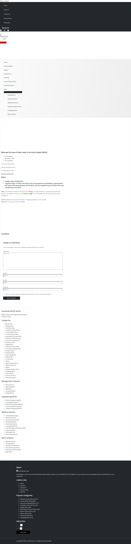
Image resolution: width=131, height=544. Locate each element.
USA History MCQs (10, 377)
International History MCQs (13, 450)
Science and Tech (10, 375)
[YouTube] (8, 31)
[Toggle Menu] (13, 92)
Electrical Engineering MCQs (13, 400)
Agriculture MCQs (10, 441)
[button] (4, 27)
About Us (6, 10)
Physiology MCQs (10, 430)
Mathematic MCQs (13, 103)
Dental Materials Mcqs (11, 416)
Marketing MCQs (10, 387)
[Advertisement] (32, 136)
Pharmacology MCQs (11, 434)
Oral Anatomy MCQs (11, 424)
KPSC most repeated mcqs (20, 185)
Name (18, 525)
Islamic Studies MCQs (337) (28, 511)
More (5, 89)
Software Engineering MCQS (13, 408)
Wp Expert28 (47, 541)
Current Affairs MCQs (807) (27, 501)
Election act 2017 (10, 342)
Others (7, 367)
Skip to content (4, 1)
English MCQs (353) (25, 507)
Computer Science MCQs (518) (28, 505)
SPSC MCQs (17, 187)
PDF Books (7, 23)
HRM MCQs (8, 389)
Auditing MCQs (9, 393)
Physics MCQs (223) (25, 513)
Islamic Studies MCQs (17, 181)
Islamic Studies (8, 66)
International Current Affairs (13, 336)
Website (5, 287)
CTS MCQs (19, 183)
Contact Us (7, 14)
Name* (5, 273)
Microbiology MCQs (11, 422)
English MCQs (9, 344)
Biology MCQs (12, 95)
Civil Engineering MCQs (12, 402)
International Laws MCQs (12, 448)
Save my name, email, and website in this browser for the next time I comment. (28, 294)
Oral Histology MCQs (11, 426)
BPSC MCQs (11, 183)
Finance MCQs (9, 385)
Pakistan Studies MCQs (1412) (28, 499)
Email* (5, 280)
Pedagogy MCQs (12, 110)
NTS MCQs (31, 185)
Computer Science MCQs (12, 330)
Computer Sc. (8, 74)
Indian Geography (10, 355)
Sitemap (22, 492)
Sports (7, 361)
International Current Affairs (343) (30, 509)
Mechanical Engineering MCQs (14, 404)
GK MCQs (6, 78)
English (6, 70)
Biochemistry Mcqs (10, 418)
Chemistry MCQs (12, 99)
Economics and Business (12, 340)
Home (5, 5)
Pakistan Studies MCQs (14, 106)
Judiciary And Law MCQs (12, 445)
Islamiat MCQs (49, 183)
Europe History (9, 351)
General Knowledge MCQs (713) (29, 503)
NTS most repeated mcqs (42, 185)
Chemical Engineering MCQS (13, 406)
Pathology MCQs (10, 432)
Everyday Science (9, 85)
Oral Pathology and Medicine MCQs (15, 428)
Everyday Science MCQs (12, 346)
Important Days (9, 353)
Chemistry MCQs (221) (26, 515)
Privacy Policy (8, 18)
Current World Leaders (12, 334)
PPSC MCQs (53, 185)
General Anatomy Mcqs (12, 420)
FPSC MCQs (25, 183)
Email (18, 528)
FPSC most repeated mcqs (37, 183)
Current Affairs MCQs (10, 81)
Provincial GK (9, 359)
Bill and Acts (8, 324)
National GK (8, 357)
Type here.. (6, 251)
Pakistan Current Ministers (13, 338)
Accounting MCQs (10, 391)
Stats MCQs (8, 452)
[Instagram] (4, 31)
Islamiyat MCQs (58, 183)
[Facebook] (1, 31)
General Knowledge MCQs (13, 349)
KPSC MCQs (8, 185)
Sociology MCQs (10, 443)
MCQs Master (31, 541)
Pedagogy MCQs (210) (26, 517)
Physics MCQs (12, 114)
